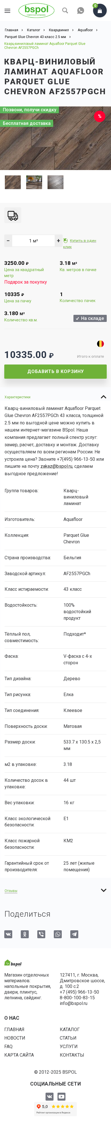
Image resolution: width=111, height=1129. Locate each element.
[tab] (55, 397)
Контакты (72, 1055)
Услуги (69, 1046)
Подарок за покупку (25, 282)
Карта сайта (19, 1055)
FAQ (8, 1046)
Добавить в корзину (55, 371)
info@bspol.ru (73, 1003)
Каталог (70, 1029)
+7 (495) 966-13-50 (79, 992)
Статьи (68, 1038)
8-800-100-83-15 (77, 997)
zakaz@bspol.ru (56, 466)
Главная (14, 1029)
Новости (14, 1038)
